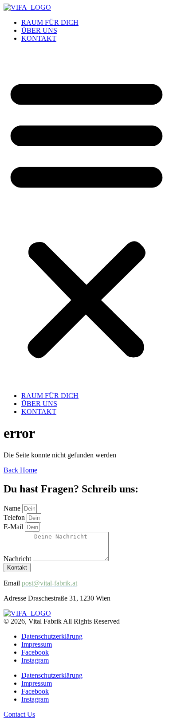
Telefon (15, 517)
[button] (86, 217)
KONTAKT (38, 38)
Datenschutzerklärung (52, 636)
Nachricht (18, 558)
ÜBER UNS (39, 30)
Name (13, 508)
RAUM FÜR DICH (50, 22)
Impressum (36, 644)
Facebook (35, 652)
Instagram (35, 660)
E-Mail (14, 527)
